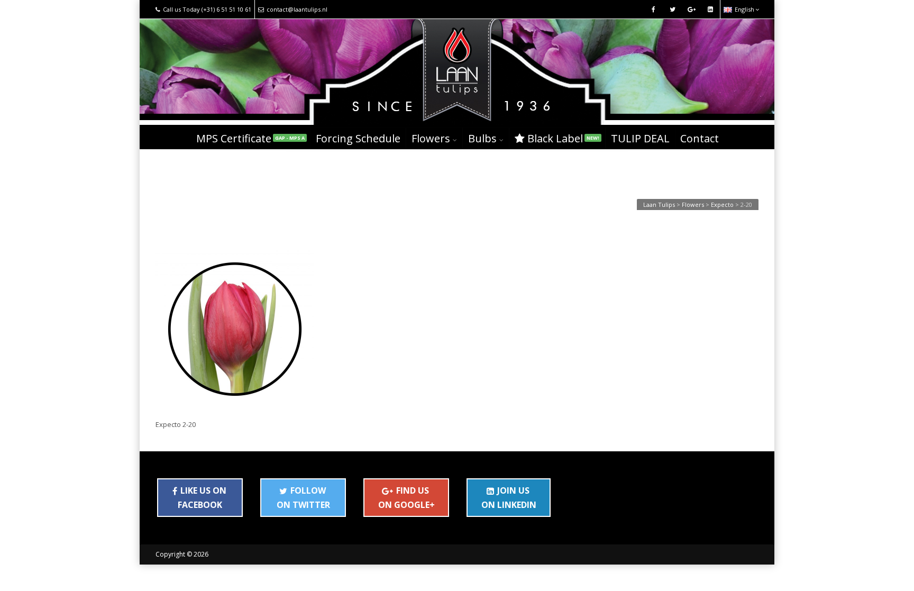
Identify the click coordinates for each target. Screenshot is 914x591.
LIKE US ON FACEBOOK (202, 497)
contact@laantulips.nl (297, 9)
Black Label (563, 138)
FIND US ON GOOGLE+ (406, 497)
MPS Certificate (250, 138)
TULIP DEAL (640, 138)
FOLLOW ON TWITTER (303, 497)
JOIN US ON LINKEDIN (508, 497)
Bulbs (482, 138)
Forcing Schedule (358, 138)
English (744, 9)
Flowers (431, 138)
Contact (699, 138)
